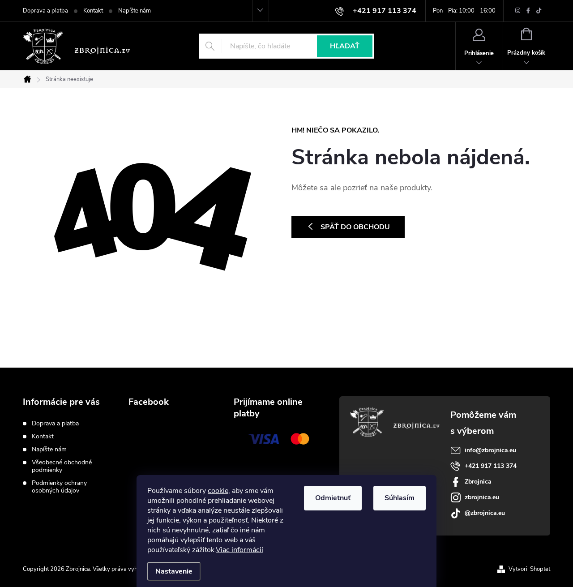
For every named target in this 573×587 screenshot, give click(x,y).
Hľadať (344, 46)
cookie (218, 491)
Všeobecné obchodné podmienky (62, 466)
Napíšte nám (134, 11)
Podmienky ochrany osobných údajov (59, 487)
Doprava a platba (45, 11)
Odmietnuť (333, 498)
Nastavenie (173, 571)
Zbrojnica (478, 481)
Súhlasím (400, 498)
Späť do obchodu (355, 227)
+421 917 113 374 (491, 466)
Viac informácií (239, 550)
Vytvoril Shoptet (529, 569)
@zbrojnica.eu (485, 513)
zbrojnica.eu (482, 497)
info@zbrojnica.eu (490, 450)
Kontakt (93, 11)
